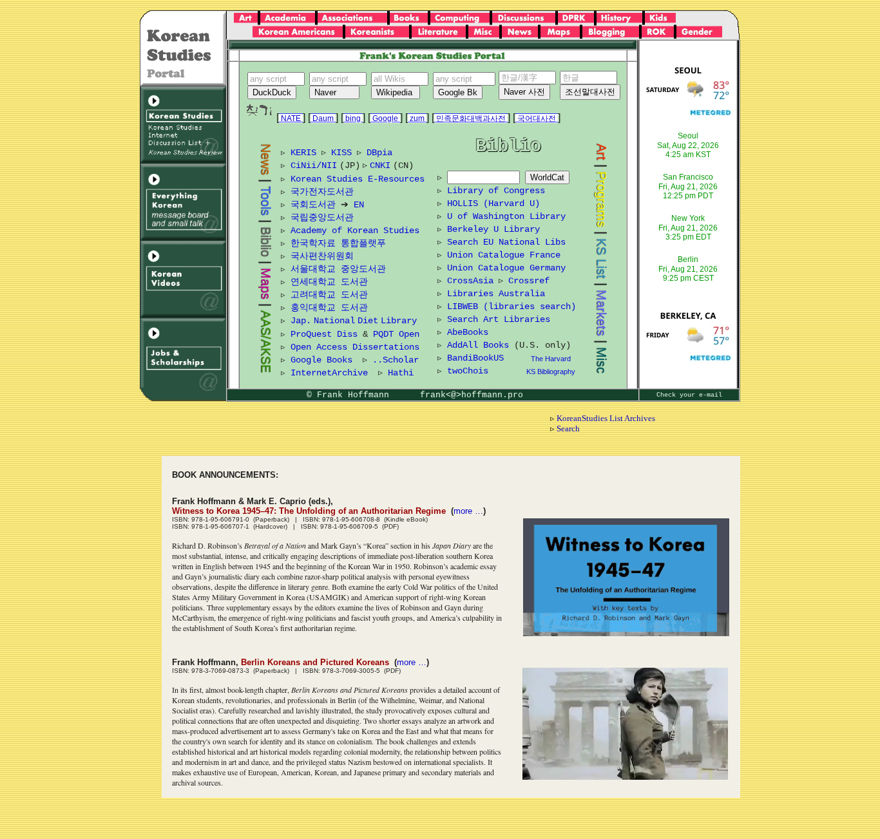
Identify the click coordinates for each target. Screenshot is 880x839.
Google (385, 118)
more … (468, 511)
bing (353, 118)
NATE (291, 118)
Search (568, 428)
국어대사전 (536, 118)
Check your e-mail (689, 395)
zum (417, 118)
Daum (323, 118)
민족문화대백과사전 (471, 118)
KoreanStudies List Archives (606, 418)
